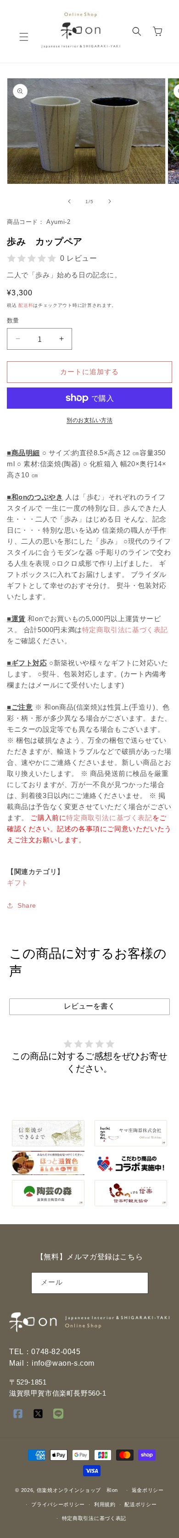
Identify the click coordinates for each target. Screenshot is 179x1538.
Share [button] (26, 905)
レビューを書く (89, 1006)
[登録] (138, 1283)
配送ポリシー (140, 1504)
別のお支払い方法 (89, 420)
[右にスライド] (110, 201)
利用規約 (105, 1504)
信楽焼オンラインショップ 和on (77, 1490)
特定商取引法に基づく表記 (125, 630)
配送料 (25, 305)
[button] (24, 37)
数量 (13, 320)
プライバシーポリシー (58, 1504)
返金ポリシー (148, 1490)
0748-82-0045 (55, 1352)
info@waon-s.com (63, 1363)
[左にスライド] (69, 201)
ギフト (17, 882)
